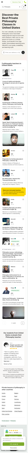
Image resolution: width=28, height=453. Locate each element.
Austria (3, 393)
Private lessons (5, 420)
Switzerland (17, 408)
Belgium (16, 393)
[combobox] (11, 7)
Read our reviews (13, 436)
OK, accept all (14, 444)
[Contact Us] (25, 2)
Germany (16, 399)
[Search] (23, 52)
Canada (4, 396)
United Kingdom (18, 411)
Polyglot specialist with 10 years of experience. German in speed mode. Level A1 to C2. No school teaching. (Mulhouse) (16, 345)
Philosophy (13, 420)
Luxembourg (17, 402)
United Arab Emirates (7, 411)
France (3, 399)
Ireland (3, 402)
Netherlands (17, 405)
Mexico (3, 405)
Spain (3, 408)
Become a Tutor (16, 2)
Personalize (13, 447)
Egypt (15, 396)
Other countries (5, 414)
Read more (6, 361)
